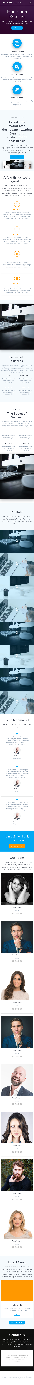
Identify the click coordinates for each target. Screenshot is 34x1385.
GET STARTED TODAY (17, 846)
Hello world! (17, 28)
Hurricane (12, 3)
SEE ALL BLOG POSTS (17, 1322)
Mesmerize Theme (18, 1379)
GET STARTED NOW (17, 157)
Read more (17, 1315)
